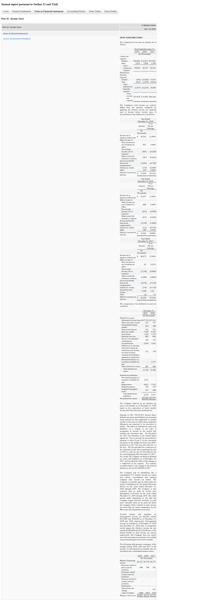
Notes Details (110, 11)
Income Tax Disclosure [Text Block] (16, 39)
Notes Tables (95, 11)
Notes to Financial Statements (49, 11)
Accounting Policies (76, 11)
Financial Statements (21, 11)
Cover (6, 11)
